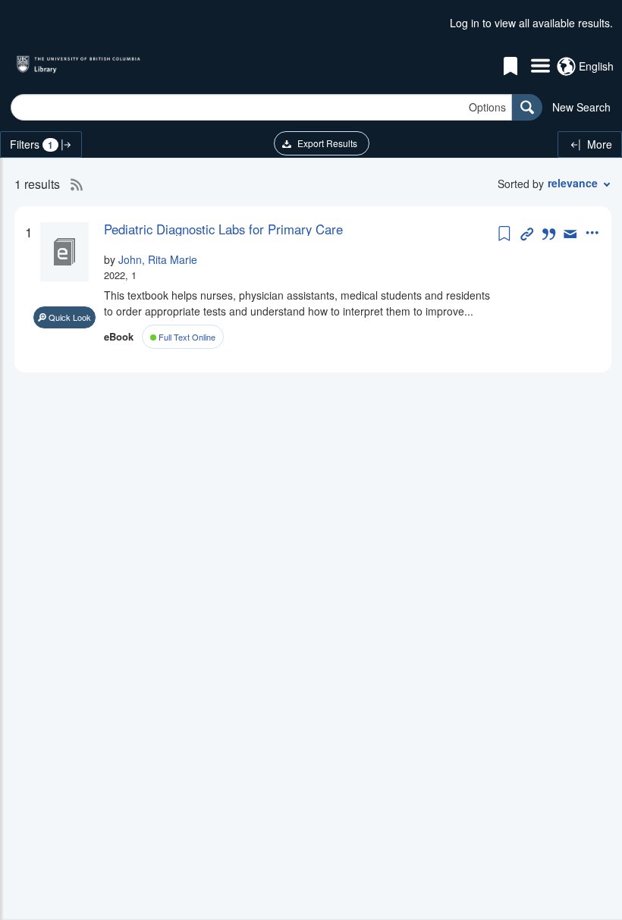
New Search (581, 107)
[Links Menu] (540, 66)
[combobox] (261, 107)
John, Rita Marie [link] (157, 259)
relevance (573, 182)
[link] (299, 229)
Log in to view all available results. (531, 22)
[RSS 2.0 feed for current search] (73, 184)
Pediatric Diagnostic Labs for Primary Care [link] (223, 229)
